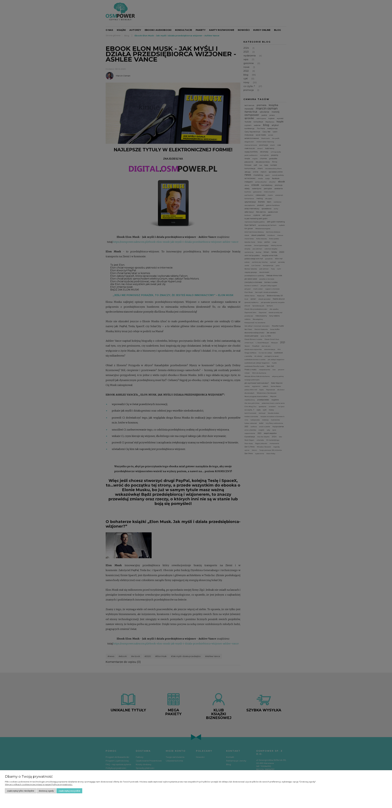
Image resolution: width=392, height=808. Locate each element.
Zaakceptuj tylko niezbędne (20, 790)
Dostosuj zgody (46, 790)
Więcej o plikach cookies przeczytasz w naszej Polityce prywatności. (39, 784)
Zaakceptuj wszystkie (69, 790)
